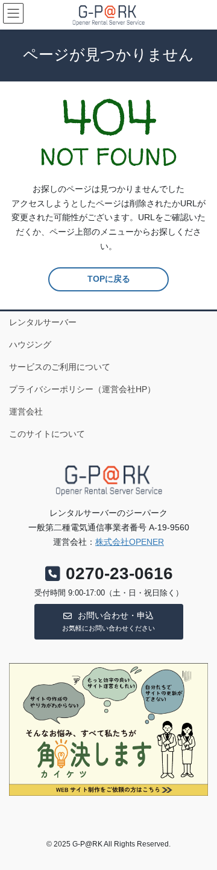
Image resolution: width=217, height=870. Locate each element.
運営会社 (26, 411)
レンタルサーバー (43, 322)
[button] (108, 622)
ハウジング (30, 344)
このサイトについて (47, 434)
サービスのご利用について (59, 367)
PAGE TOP (200, 833)
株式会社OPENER (129, 542)
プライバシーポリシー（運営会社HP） (82, 389)
